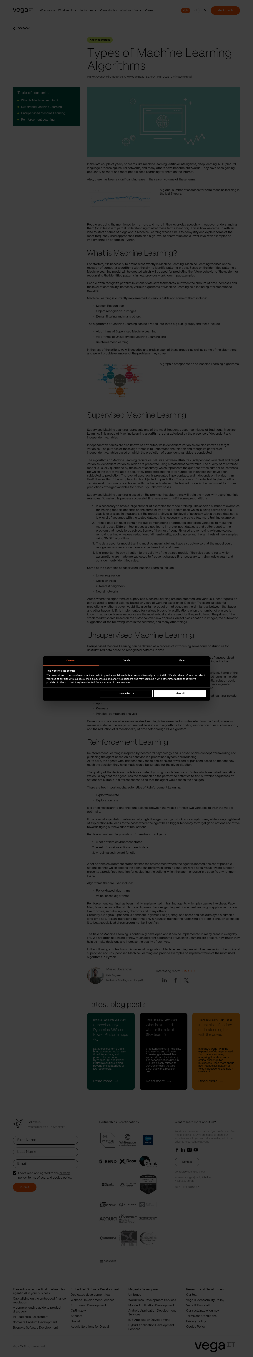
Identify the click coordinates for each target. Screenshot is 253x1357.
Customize (124, 694)
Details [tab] (126, 660)
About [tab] (182, 660)
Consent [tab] (71, 660)
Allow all (180, 694)
